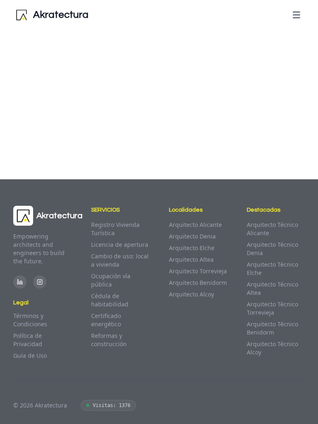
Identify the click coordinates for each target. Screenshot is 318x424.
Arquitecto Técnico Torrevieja (272, 308)
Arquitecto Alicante (195, 225)
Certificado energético (106, 320)
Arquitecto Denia (192, 236)
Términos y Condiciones (30, 320)
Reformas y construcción (109, 340)
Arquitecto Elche (191, 248)
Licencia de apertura (119, 244)
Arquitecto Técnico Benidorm (272, 328)
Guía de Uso (30, 355)
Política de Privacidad (27, 340)
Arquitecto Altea (191, 259)
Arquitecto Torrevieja (198, 271)
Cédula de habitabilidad (109, 300)
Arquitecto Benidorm (198, 283)
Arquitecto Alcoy (191, 294)
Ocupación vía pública (110, 280)
